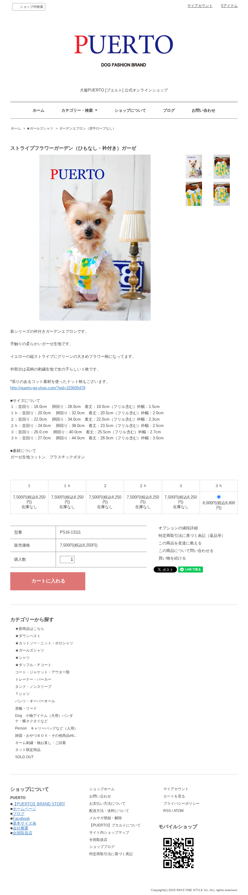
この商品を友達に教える (180, 543)
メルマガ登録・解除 (105, 818)
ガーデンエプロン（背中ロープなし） (87, 128)
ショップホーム (102, 789)
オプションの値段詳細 (178, 528)
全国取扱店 (22, 833)
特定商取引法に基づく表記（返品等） (191, 535)
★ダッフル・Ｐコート (33, 665)
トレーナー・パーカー (33, 679)
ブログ (169, 110)
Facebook (21, 818)
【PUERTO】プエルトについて (115, 825)
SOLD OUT (24, 757)
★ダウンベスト (28, 636)
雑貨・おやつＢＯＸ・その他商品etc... (46, 735)
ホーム (38, 110)
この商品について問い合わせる (186, 550)
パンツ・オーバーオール (35, 701)
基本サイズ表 (24, 823)
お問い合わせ (203, 110)
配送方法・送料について (109, 811)
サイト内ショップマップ (109, 832)
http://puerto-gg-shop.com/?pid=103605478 (47, 388)
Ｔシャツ (22, 694)
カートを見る (174, 796)
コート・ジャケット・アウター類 (42, 672)
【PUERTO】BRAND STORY (39, 804)
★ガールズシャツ (40, 128)
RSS (167, 811)
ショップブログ (102, 847)
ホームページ (24, 809)
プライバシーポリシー (181, 803)
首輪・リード (26, 708)
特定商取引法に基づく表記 (111, 854)
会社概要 (20, 828)
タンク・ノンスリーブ (33, 687)
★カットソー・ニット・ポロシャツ (44, 643)
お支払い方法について (107, 803)
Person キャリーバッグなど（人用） (46, 728)
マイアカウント (200, 6)
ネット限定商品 (28, 750)
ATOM (179, 811)
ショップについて (130, 110)
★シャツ (22, 658)
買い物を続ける (172, 558)
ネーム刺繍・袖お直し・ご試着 (40, 743)
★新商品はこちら (29, 629)
